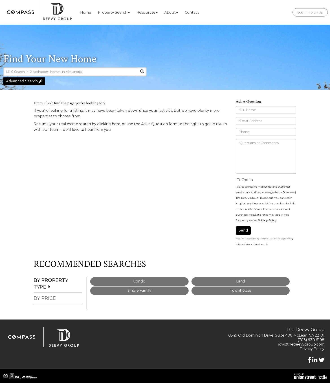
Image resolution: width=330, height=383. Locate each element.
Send (243, 230)
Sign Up (317, 12)
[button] (142, 71)
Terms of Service (254, 244)
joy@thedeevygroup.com (301, 344)
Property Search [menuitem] (113, 12)
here (116, 124)
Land (240, 281)
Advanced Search (22, 81)
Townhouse (240, 290)
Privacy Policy (267, 220)
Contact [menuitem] (192, 12)
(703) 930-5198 (311, 340)
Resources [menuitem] (145, 12)
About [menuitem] (170, 12)
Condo (139, 281)
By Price (45, 298)
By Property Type (51, 283)
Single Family (139, 290)
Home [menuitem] (85, 12)
